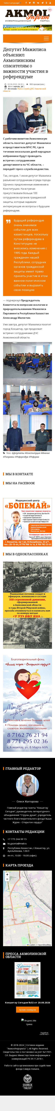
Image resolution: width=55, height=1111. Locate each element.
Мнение (46, 453)
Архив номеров (27, 1009)
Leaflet (32, 944)
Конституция (33, 453)
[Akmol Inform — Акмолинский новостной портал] (27, 15)
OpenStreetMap (44, 944)
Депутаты (18, 453)
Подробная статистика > (44, 1033)
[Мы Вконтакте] (38, 2)
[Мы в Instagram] (34, 2)
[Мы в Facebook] (26, 2)
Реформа (34, 456)
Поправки (9, 456)
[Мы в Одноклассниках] (46, 2)
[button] (27, 905)
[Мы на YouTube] (50, 2)
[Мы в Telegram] (42, 2)
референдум (22, 456)
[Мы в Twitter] (30, 2)
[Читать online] (27, 979)
